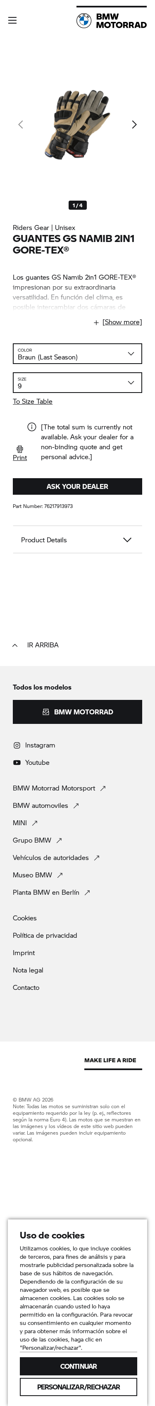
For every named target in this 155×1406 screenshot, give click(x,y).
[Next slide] (134, 124)
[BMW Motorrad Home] (111, 20)
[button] (12, 20)
